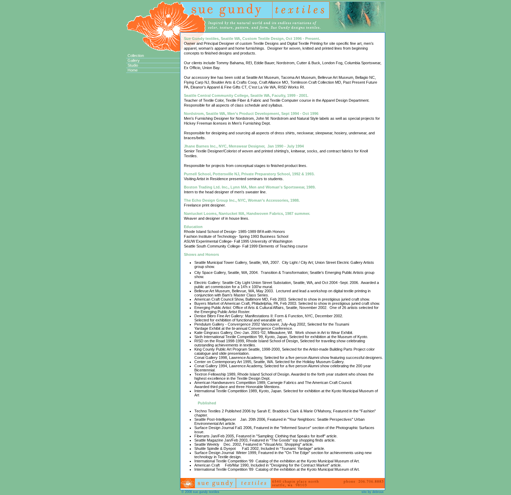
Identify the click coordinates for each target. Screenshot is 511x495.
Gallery (134, 60)
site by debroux (373, 492)
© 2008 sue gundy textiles (200, 492)
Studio (133, 65)
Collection (136, 55)
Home (133, 70)
